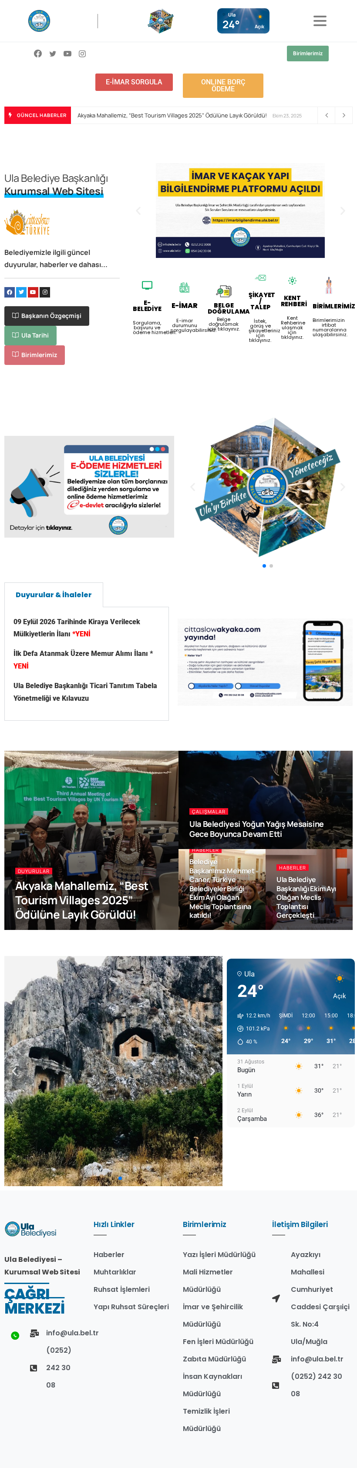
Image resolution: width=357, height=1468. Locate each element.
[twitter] (52, 53)
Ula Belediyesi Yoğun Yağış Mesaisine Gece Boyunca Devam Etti (256, 829)
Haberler (205, 849)
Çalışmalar (209, 811)
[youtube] (67, 53)
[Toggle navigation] (320, 20)
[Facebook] (37, 53)
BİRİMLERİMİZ (334, 306)
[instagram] (82, 53)
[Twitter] (21, 292)
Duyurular (34, 871)
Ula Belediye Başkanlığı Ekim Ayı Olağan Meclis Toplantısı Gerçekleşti (306, 897)
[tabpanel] (86, 664)
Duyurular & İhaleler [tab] (54, 595)
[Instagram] (45, 292)
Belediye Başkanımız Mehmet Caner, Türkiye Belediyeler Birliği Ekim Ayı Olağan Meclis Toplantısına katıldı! (222, 888)
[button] (138, 210)
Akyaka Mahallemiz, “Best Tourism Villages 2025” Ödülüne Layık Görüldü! (172, 115)
